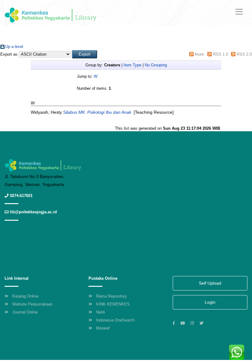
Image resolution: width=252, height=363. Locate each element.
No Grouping (156, 65)
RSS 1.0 (220, 54)
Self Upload (210, 283)
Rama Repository (111, 296)
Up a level (14, 46)
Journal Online (25, 312)
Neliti (100, 312)
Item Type (132, 65)
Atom (199, 54)
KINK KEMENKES (113, 304)
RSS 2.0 (244, 54)
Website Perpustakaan (32, 304)
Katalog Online (25, 296)
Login (210, 302)
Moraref (103, 328)
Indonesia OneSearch (115, 320)
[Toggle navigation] (239, 12)
